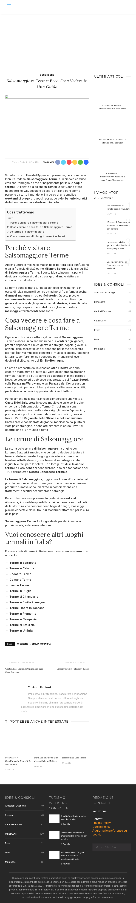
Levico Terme (19, 585)
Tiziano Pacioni (19, 162)
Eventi (112, 330)
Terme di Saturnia (22, 625)
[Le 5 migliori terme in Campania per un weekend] (99, 264)
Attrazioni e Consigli (112, 292)
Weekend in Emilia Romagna (34, 644)
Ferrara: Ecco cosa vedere (74, 757)
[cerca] (127, 6)
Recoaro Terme (20, 574)
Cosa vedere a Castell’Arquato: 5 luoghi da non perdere (18, 761)
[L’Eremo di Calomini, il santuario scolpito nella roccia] (112, 95)
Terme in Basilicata (23, 562)
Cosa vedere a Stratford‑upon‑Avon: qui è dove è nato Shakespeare (112, 176)
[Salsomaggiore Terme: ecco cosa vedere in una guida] (47, 123)
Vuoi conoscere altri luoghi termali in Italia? (37, 236)
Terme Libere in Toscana (27, 608)
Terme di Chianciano (24, 596)
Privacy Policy (101, 823)
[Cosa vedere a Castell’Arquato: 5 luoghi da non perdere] (18, 741)
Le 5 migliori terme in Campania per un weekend (117, 265)
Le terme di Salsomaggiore (27, 231)
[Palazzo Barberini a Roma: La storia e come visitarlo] (112, 129)
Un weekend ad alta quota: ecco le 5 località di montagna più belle (118, 245)
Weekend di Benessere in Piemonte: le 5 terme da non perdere (118, 225)
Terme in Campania (23, 619)
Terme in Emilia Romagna (27, 602)
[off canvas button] (9, 6)
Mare (112, 339)
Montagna (112, 348)
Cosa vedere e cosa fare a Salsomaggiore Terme (41, 227)
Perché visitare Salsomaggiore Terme (34, 222)
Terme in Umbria (21, 630)
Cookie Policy (101, 826)
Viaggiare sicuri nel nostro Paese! (73, 668)
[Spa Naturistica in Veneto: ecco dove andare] (99, 208)
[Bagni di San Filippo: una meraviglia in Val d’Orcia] (47, 741)
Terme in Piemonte (23, 613)
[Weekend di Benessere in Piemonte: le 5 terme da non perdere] (99, 224)
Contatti (97, 819)
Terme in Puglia (20, 591)
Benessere (47, 75)
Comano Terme (20, 579)
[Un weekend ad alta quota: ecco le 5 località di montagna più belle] (99, 244)
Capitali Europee (112, 311)
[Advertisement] (68, 40)
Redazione (99, 811)
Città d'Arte (112, 320)
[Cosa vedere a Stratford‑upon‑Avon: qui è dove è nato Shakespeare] (112, 163)
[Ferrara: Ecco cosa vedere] (75, 741)
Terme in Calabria (22, 568)
